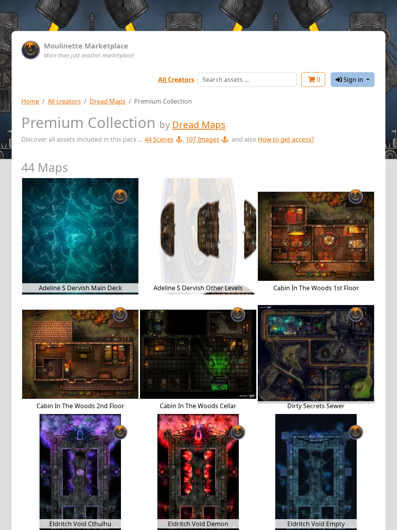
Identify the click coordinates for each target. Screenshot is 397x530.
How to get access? (286, 139)
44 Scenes (159, 139)
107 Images (202, 139)
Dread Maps (108, 101)
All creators (64, 101)
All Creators (176, 79)
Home (30, 101)
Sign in (353, 79)
